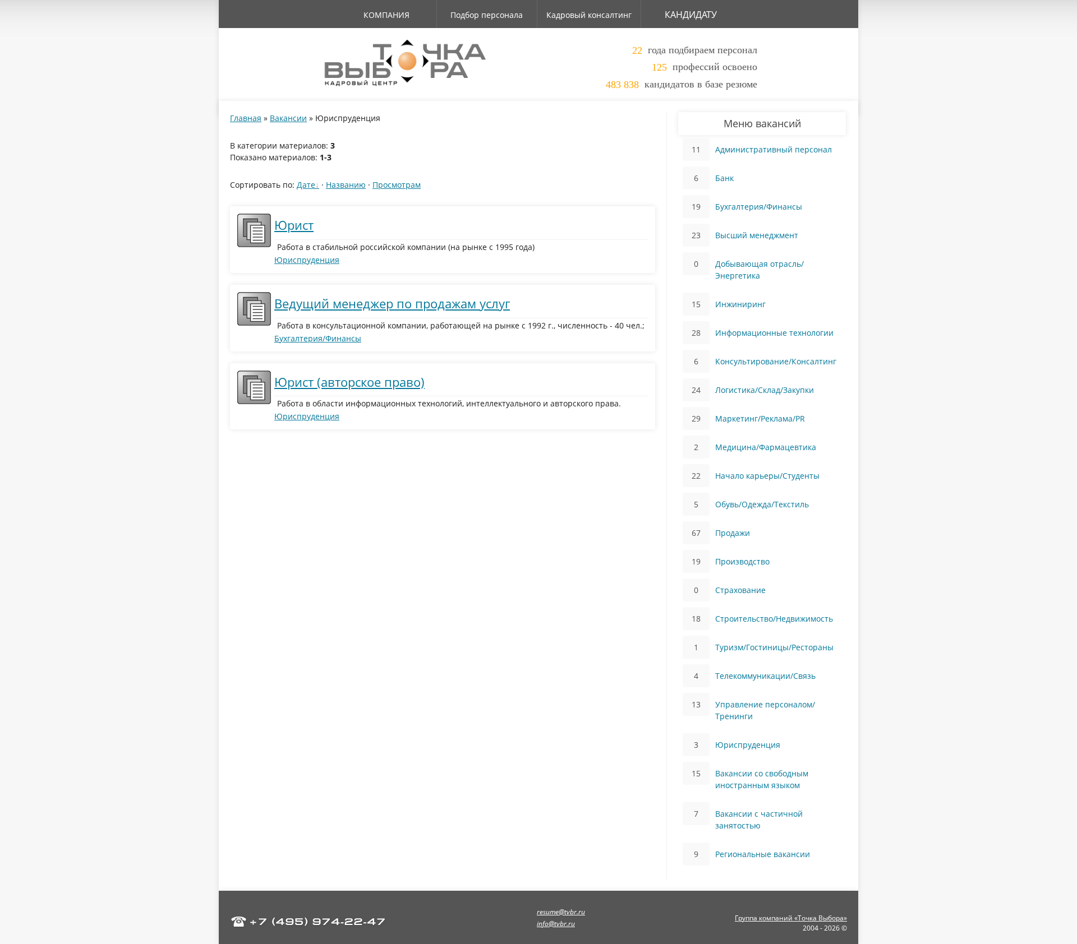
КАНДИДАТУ (691, 14)
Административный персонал (773, 149)
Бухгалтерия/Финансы (317, 338)
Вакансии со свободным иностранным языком (761, 779)
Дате (306, 184)
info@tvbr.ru (556, 923)
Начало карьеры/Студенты (767, 475)
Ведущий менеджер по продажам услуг (392, 303)
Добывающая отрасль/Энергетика (759, 269)
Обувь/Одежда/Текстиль (762, 504)
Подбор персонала (486, 15)
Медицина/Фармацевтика (765, 447)
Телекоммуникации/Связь (765, 675)
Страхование (740, 590)
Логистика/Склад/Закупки (764, 390)
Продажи (732, 532)
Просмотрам (396, 184)
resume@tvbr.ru (561, 912)
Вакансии (288, 118)
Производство (742, 561)
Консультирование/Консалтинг (775, 361)
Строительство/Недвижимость (774, 618)
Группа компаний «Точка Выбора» (791, 918)
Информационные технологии (774, 332)
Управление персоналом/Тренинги (765, 710)
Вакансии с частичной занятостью (759, 819)
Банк (724, 178)
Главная (245, 118)
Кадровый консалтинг (589, 15)
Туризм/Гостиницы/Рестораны (774, 647)
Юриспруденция (306, 259)
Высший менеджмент (756, 235)
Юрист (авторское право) (349, 381)
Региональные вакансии (762, 854)
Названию (346, 184)
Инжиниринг (740, 304)
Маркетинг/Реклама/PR (760, 418)
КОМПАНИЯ (386, 15)
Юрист (294, 224)
